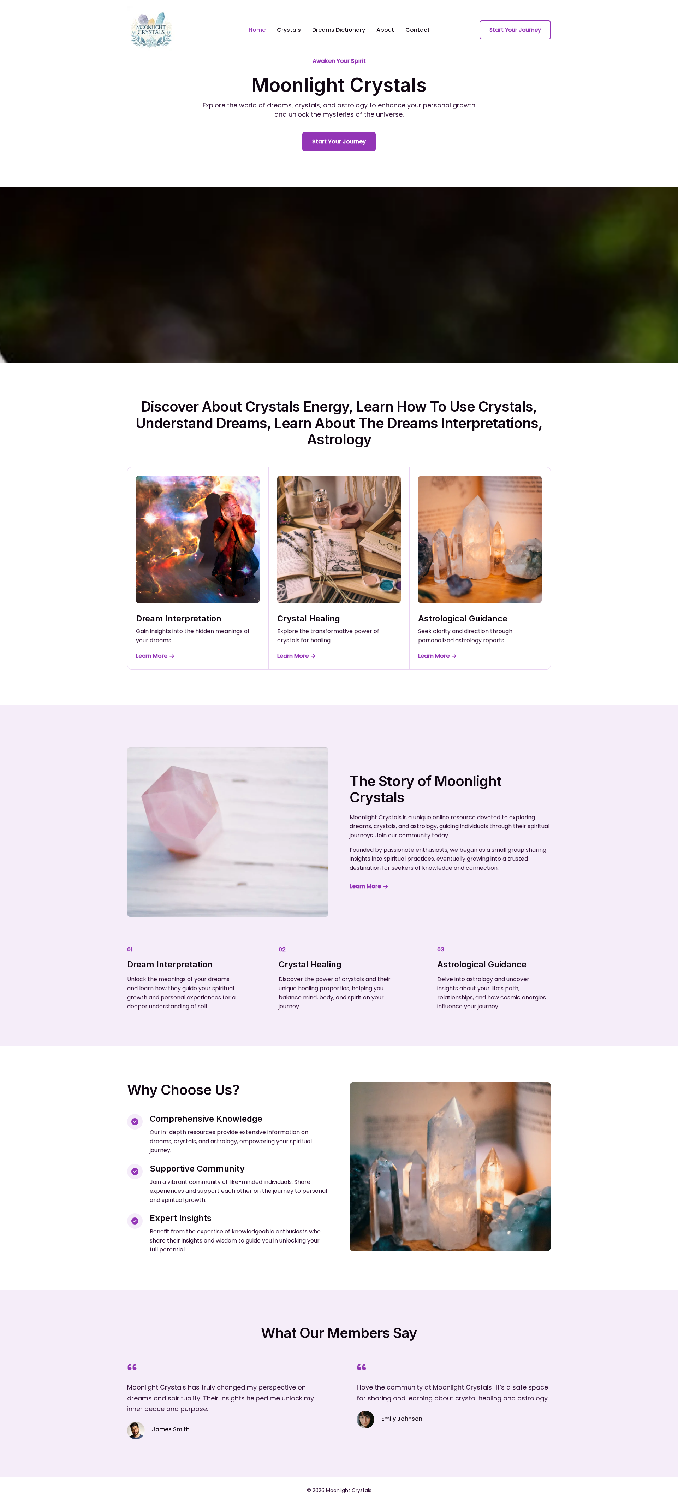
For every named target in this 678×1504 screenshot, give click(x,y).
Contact (417, 30)
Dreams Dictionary (338, 30)
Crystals (289, 30)
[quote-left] (132, 1367)
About (385, 30)
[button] (515, 29)
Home (257, 30)
